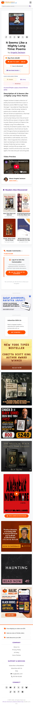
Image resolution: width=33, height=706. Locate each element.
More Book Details (13, 70)
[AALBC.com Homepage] (9, 2)
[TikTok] (10, 691)
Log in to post (9, 253)
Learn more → (13, 180)
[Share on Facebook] (6, 37)
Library (24, 79)
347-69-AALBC (17, 676)
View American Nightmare (17, 516)
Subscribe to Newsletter (16, 665)
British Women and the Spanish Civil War (23, 239)
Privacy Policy (16, 649)
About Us (16, 647)
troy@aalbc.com (17, 673)
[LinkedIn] (14, 691)
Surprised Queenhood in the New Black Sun (23, 214)
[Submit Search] (29, 6)
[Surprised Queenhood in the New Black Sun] (23, 203)
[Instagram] (6, 687)
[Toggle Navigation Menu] (30, 2)
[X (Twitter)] (18, 687)
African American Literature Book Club (13, 701)
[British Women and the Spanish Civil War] (23, 228)
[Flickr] (22, 691)
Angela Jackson (18, 52)
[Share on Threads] (14, 37)
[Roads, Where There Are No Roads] (9, 228)
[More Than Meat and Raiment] (9, 203)
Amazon (11, 79)
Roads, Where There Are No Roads (9, 239)
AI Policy (16, 652)
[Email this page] (26, 37)
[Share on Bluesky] (18, 37)
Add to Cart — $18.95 (17, 62)
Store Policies (16, 655)
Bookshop (17, 83)
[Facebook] (14, 687)
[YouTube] (10, 687)
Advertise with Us (16, 668)
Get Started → (16, 332)
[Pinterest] (18, 691)
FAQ (16, 671)
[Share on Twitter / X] (22, 37)
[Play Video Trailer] (16, 493)
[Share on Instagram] (10, 37)
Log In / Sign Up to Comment (17, 273)
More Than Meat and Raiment (9, 214)
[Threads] (22, 687)
